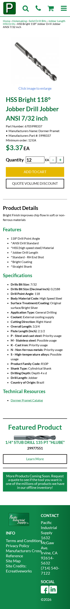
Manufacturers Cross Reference (24, 553)
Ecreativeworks (19, 571)
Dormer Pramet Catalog (27, 400)
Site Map (13, 560)
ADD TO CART (35, 172)
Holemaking (19, 21)
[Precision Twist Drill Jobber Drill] (35, 61)
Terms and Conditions (24, 540)
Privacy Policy (17, 545)
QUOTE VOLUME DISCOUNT (35, 183)
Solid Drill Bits (37, 21)
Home (6, 21)
